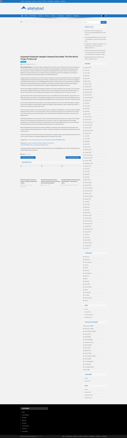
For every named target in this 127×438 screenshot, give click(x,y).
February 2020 (88, 242)
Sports (86, 289)
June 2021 (87, 237)
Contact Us (87, 381)
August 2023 (88, 166)
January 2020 (88, 245)
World (22, 1)
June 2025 (87, 105)
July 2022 (87, 201)
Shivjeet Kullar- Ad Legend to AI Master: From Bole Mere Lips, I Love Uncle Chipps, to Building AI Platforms (95, 45)
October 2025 (88, 95)
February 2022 (88, 215)
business (28, 154)
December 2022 (88, 188)
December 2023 (88, 155)
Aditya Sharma (32, 64)
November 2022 (88, 190)
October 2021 (88, 226)
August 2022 (88, 199)
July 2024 (87, 136)
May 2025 (87, 108)
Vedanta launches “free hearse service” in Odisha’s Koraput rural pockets (29, 181)
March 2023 (87, 179)
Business (34, 1)
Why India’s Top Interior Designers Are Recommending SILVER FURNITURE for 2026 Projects (95, 32)
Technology (62, 1)
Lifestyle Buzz (88, 273)
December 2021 (88, 221)
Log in (86, 309)
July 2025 (87, 103)
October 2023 (88, 160)
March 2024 (87, 147)
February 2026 (88, 84)
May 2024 (87, 141)
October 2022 (88, 193)
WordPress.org (88, 317)
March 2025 (87, 114)
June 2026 (87, 73)
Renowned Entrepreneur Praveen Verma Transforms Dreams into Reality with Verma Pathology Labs (50, 181)
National (39, 1)
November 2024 (88, 125)
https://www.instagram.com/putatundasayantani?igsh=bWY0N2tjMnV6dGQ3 (47, 139)
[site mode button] (102, 16)
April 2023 (87, 177)
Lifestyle (44, 1)
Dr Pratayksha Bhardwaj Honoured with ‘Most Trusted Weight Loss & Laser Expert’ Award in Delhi (95, 39)
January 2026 (88, 86)
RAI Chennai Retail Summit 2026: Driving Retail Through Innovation (94, 58)
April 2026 (87, 78)
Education (57, 1)
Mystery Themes (38, 436)
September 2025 (89, 97)
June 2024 (87, 138)
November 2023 (88, 157)
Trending (87, 295)
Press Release (28, 1)
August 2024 (88, 133)
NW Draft (87, 281)
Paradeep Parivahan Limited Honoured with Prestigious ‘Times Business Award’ (70, 181)
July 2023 (87, 168)
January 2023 (88, 185)
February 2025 (88, 116)
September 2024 (89, 130)
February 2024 (88, 149)
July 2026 (87, 70)
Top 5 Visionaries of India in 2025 (74, 157)
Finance (87, 265)
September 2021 (89, 229)
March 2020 (87, 240)
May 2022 (87, 207)
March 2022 (87, 212)
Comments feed (89, 314)
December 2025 (88, 89)
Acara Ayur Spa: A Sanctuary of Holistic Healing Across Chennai (29, 157)
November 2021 (88, 223)
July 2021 (87, 234)
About (86, 378)
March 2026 (87, 81)
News (86, 278)
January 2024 (88, 152)
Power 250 (87, 284)
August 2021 (88, 231)
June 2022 (87, 204)
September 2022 (89, 196)
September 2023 (89, 163)
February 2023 (88, 182)
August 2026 (88, 67)
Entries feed (88, 312)
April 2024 (87, 144)
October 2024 (88, 127)
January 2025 (88, 119)
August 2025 (88, 100)
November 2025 (88, 92)
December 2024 (88, 122)
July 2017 (87, 248)
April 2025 (87, 111)
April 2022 (87, 210)
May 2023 (87, 174)
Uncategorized (88, 297)
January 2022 (88, 218)
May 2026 (87, 75)
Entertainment (50, 1)
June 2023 (87, 171)
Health (86, 267)
